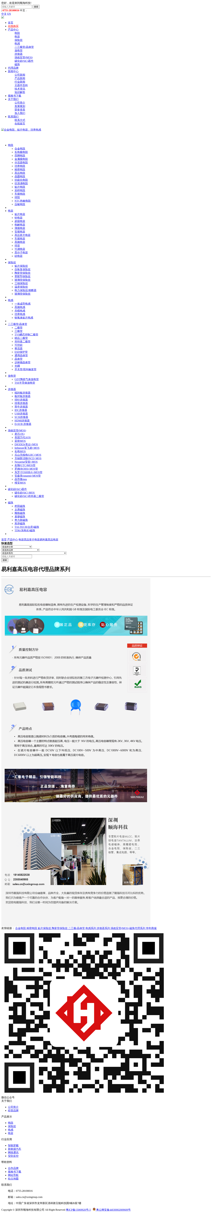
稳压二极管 (21, 338)
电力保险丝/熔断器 (25, 290)
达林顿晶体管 (22, 362)
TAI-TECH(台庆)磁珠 (27, 527)
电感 (17, 43)
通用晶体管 (21, 355)
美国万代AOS (23, 437)
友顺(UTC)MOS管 (25, 465)
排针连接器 (21, 399)
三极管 (19, 331)
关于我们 (13, 99)
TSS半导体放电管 (25, 382)
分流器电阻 (21, 162)
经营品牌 (13, 1110)
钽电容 (19, 217)
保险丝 (19, 40)
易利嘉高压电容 (49, 539)
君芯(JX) (20, 434)
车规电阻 (20, 193)
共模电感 (20, 310)
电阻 (17, 33)
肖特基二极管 (22, 341)
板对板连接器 (22, 396)
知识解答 (20, 92)
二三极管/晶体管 (24, 47)
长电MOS (20, 451)
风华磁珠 (20, 523)
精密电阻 (20, 169)
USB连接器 (21, 413)
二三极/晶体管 (76, 928)
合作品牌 (13, 1168)
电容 (17, 36)
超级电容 (20, 221)
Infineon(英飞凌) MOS (27, 447)
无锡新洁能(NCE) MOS (28, 458)
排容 (17, 245)
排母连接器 (21, 403)
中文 (4, 13)
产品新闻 (20, 78)
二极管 (19, 327)
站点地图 (13, 1178)
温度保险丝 (21, 286)
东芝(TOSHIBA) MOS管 (28, 472)
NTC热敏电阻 (23, 200)
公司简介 (20, 102)
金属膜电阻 (21, 159)
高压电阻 (20, 173)
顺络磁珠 (20, 513)
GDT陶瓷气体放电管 (27, 379)
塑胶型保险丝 (22, 276)
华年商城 (151, 928)
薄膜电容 (20, 228)
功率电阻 (20, 166)
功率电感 (20, 314)
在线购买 (13, 26)
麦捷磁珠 (20, 516)
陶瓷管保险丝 (22, 272)
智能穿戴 (13, 1145)
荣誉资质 (20, 109)
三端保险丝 (21, 283)
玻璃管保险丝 (22, 279)
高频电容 (20, 242)
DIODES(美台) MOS (26, 444)
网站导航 (13, 1175)
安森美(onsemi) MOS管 (28, 475)
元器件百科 (21, 85)
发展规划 (20, 106)
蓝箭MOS (20, 441)
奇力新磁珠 (21, 520)
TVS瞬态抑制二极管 (26, 334)
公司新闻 (20, 74)
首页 (10, 22)
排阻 (17, 197)
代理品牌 (13, 67)
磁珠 (17, 64)
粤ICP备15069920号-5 (78, 1209)
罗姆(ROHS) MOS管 (26, 468)
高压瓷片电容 (22, 235)
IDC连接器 (21, 410)
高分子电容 (21, 252)
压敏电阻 (20, 204)
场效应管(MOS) (24, 57)
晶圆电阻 (20, 176)
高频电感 (20, 307)
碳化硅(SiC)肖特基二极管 (29, 496)
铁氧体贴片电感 (24, 317)
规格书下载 (14, 95)
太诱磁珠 (20, 509)
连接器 (19, 54)
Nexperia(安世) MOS (26, 461)
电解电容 (20, 224)
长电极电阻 (21, 152)
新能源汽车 (14, 1149)
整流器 (19, 348)
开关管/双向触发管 (25, 369)
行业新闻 (20, 81)
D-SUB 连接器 (23, 424)
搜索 (36, 6)
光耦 (17, 365)
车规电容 (20, 238)
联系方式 (20, 120)
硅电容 (19, 256)
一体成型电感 (22, 303)
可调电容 (20, 249)
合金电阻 (20, 148)
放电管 (19, 50)
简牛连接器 (21, 406)
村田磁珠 (20, 506)
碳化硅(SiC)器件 (24, 60)
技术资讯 (20, 88)
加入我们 (20, 113)
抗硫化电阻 (21, 179)
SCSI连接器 (21, 417)
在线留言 (20, 123)
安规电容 (20, 231)
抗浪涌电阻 (21, 183)
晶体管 (19, 358)
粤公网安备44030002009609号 (113, 1209)
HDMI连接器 (22, 420)
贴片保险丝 (21, 266)
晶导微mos (21, 479)
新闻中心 (13, 71)
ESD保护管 (21, 352)
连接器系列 (104, 928)
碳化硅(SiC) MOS (25, 492)
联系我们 (13, 116)
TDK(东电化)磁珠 (25, 530)
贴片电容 (20, 214)
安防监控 (13, 1155)
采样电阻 (20, 190)
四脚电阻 (20, 155)
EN (9, 13)
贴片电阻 (20, 186)
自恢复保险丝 (22, 269)
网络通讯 (13, 1152)
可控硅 (19, 345)
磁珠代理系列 (137, 928)
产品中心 (13, 29)
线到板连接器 (22, 392)
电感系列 (91, 928)
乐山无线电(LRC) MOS (28, 454)
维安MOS (20, 482)
